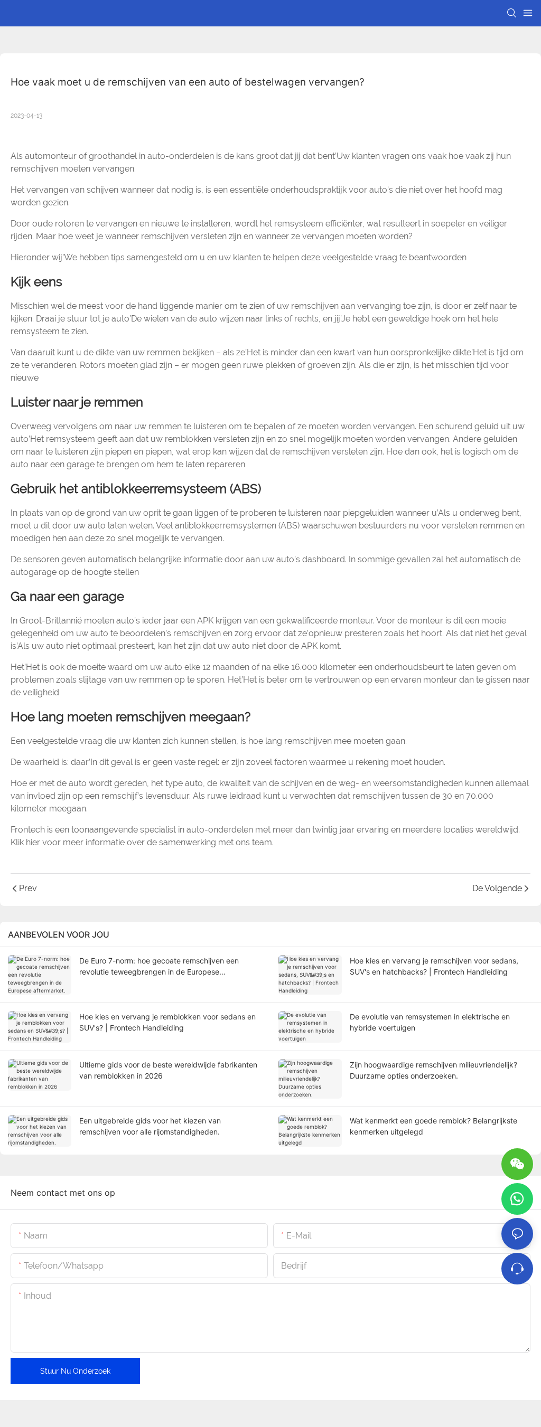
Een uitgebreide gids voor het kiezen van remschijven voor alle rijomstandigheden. (150, 1126)
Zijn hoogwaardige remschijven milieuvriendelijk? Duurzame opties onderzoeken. (433, 1070)
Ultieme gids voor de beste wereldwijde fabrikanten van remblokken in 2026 (168, 1070)
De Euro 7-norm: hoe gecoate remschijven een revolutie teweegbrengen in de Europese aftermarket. (159, 966)
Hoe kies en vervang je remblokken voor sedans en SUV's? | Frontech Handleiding (167, 1022)
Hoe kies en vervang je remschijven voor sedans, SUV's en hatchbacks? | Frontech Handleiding (434, 966)
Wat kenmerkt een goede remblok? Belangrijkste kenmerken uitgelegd (433, 1126)
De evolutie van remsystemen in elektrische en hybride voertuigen (430, 1022)
